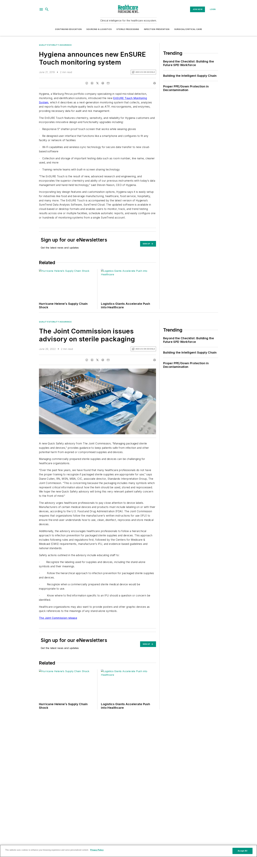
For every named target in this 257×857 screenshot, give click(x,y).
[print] (154, 83)
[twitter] (97, 83)
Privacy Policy (97, 850)
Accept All (242, 851)
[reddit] (102, 83)
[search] (47, 9)
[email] (108, 83)
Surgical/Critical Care (188, 29)
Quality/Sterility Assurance (55, 45)
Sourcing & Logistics (99, 29)
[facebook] (86, 83)
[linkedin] (92, 83)
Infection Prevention (157, 29)
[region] (128, 851)
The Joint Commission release (58, 617)
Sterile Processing (127, 29)
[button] (41, 9)
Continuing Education (68, 29)
